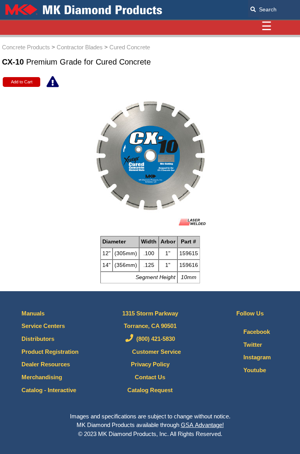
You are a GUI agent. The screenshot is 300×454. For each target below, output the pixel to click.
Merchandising (41, 377)
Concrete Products (26, 47)
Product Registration (50, 352)
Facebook (254, 332)
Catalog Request (150, 390)
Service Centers (43, 326)
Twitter (250, 345)
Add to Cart (21, 81)
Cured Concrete (129, 47)
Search (266, 9)
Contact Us (150, 377)
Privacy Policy (150, 364)
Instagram (255, 357)
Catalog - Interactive (48, 390)
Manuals (33, 313)
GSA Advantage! (202, 425)
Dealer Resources (45, 364)
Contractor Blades (80, 47)
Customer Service (154, 352)
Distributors (37, 339)
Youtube (252, 370)
